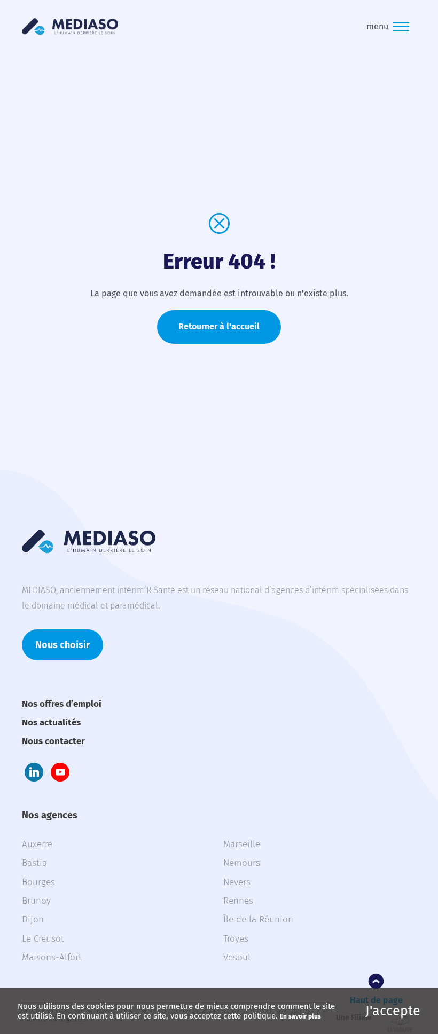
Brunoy (36, 900)
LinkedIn (34, 772)
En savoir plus (300, 1016)
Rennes (238, 900)
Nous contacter (53, 741)
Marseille (241, 844)
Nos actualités (51, 722)
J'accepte (392, 1011)
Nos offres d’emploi (61, 703)
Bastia (34, 863)
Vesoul (237, 957)
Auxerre (37, 844)
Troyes (235, 938)
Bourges (38, 882)
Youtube (60, 772)
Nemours (241, 863)
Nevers (237, 882)
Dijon (33, 919)
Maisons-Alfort (52, 957)
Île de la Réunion (258, 919)
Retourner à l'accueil (219, 326)
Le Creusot (43, 938)
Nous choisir (62, 645)
